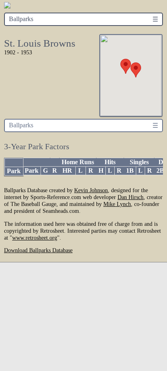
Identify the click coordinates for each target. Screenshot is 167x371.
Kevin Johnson (91, 190)
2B (160, 170)
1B (130, 170)
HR (67, 170)
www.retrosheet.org (34, 237)
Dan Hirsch (130, 197)
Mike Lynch (117, 204)
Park (14, 170)
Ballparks (21, 18)
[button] (125, 66)
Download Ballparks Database (38, 250)
